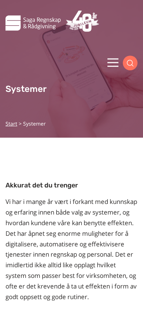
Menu (113, 62)
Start (11, 123)
